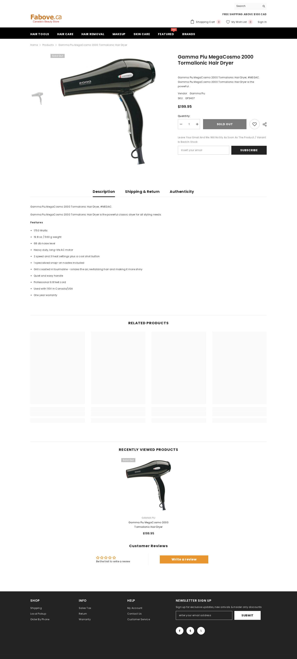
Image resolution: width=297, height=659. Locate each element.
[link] (57, 414)
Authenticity (182, 191)
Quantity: (184, 116)
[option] (108, 111)
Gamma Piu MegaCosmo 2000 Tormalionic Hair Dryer (148, 525)
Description (104, 191)
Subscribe (249, 150)
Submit (247, 615)
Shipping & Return (142, 191)
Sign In (262, 22)
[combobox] (247, 6)
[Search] (250, 6)
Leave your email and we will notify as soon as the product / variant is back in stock (222, 140)
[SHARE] (263, 124)
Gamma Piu (197, 93)
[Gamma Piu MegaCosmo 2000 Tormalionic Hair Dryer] (148, 485)
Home (34, 45)
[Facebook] (179, 631)
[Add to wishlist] (255, 124)
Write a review (184, 559)
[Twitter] (201, 631)
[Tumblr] (190, 631)
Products (48, 45)
